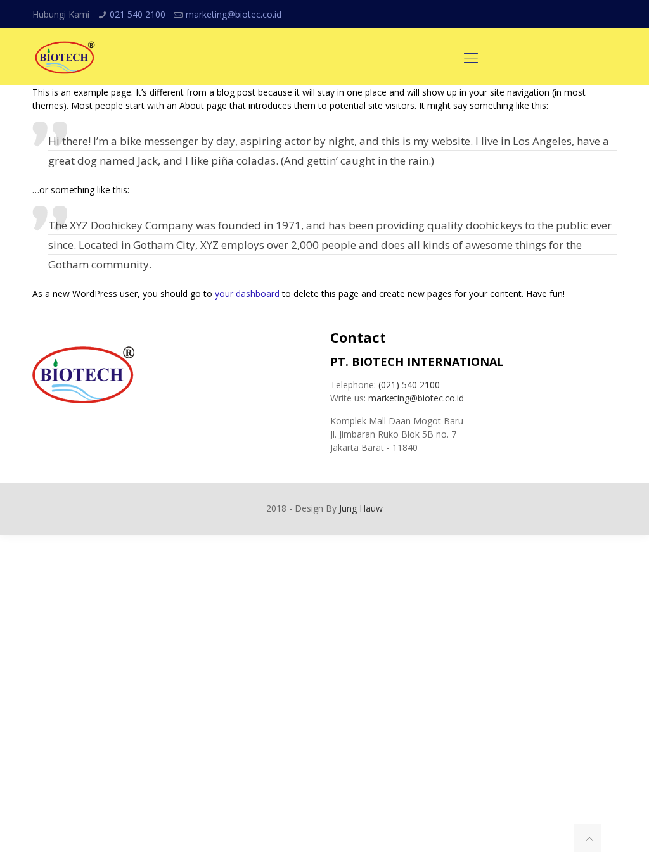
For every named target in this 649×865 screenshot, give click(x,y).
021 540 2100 (137, 14)
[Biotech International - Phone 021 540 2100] (65, 56)
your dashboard (247, 293)
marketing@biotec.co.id (233, 14)
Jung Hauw (361, 508)
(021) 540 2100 (409, 385)
